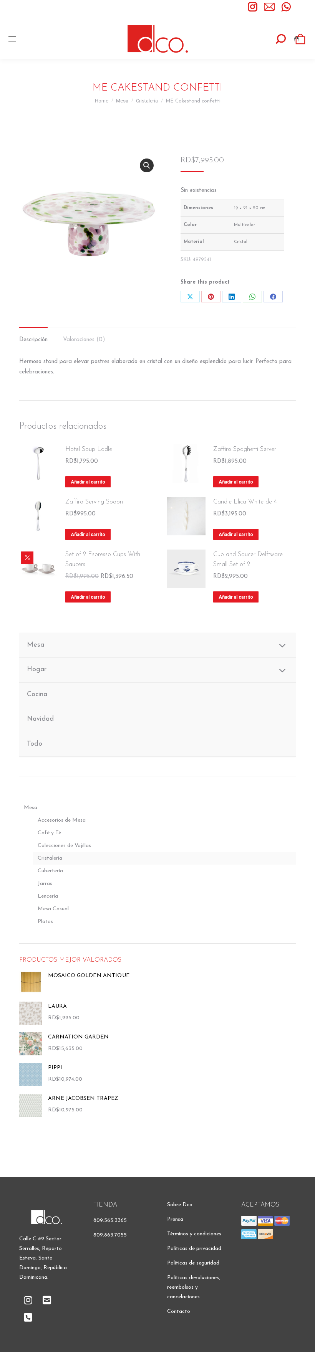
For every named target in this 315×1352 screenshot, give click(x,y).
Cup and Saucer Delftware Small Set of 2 (248, 559)
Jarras (45, 883)
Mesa (30, 808)
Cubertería (50, 871)
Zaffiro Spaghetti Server (244, 449)
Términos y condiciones (194, 1234)
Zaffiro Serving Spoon (94, 502)
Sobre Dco (179, 1205)
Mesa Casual (53, 909)
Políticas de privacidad (194, 1248)
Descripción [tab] (33, 340)
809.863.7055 (110, 1235)
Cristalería (50, 858)
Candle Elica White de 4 (245, 502)
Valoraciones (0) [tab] (84, 340)
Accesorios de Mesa (62, 820)
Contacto (178, 1311)
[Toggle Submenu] (282, 645)
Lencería (48, 896)
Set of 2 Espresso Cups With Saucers (102, 559)
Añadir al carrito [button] (88, 482)
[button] (147, 165)
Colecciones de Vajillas (64, 846)
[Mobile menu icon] (12, 39)
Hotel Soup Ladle (88, 449)
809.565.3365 (110, 1220)
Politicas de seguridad (193, 1263)
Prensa (175, 1219)
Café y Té (49, 833)
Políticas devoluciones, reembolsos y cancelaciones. (193, 1287)
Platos (45, 921)
